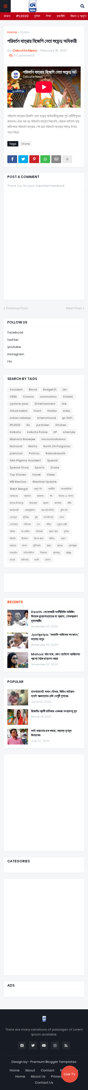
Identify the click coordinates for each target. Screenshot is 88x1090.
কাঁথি (69, 503)
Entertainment (45, 404)
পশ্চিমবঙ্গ (39, 531)
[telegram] (44, 587)
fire (64, 404)
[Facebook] (12, 159)
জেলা (61, 517)
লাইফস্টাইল (28, 553)
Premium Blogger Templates (53, 1061)
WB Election (18, 482)
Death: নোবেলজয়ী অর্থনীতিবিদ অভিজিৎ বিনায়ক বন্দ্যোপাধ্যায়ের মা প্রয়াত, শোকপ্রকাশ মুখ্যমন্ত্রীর (54, 616)
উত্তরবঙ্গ (33, 503)
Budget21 (49, 389)
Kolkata (15, 432)
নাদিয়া (12, 531)
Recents (15, 602)
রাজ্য (49, 545)
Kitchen (60, 425)
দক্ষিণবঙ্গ (27, 524)
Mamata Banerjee (22, 439)
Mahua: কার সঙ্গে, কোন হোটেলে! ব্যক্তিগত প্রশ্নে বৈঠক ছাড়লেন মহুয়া (55, 656)
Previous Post (17, 308)
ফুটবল (37, 16)
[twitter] (44, 579)
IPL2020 (22, 16)
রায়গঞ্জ (60, 545)
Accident (16, 389)
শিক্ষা (48, 16)
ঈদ (51, 496)
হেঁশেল (48, 560)
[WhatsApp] (45, 159)
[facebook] (44, 577)
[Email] (56, 159)
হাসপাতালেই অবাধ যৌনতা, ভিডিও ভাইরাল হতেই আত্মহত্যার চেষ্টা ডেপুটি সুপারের (52, 694)
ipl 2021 (67, 418)
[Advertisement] (44, 802)
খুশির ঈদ (64, 510)
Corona (28, 397)
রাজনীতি (61, 16)
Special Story (19, 467)
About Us (38, 1076)
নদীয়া (48, 524)
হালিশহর (24, 560)
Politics (34, 453)
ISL (28, 425)
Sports (39, 467)
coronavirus (48, 397)
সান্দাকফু (56, 553)
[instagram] (44, 584)
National (16, 446)
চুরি (36, 517)
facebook (15, 332)
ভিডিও (52, 538)
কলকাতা (58, 503)
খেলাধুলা (13, 517)
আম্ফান (40, 496)
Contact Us (44, 1082)
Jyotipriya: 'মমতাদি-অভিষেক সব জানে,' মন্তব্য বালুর (55, 637)
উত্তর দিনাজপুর (16, 503)
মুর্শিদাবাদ (37, 545)
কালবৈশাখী (14, 510)
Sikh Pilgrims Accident (25, 460)
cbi (64, 389)
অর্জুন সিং (38, 489)
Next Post (74, 308)
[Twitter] (23, 159)
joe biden (42, 425)
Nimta (32, 446)
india (66, 411)
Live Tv (69, 1074)
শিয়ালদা (43, 553)
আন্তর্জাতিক (66, 489)
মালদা (24, 545)
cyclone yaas (19, 404)
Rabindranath (56, 453)
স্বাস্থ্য (68, 553)
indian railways (20, 418)
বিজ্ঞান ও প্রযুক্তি (79, 16)
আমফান (27, 496)
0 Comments (24, 55)
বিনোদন (25, 538)
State (24, 32)
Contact (48, 1070)
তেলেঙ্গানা (14, 524)
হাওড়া (12, 560)
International (46, 418)
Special (52, 460)
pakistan (16, 453)
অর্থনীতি (51, 489)
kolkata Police (37, 432)
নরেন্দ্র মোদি (62, 524)
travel (36, 475)
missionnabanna (53, 439)
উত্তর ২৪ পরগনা (66, 496)
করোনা (7, 16)
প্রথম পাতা (53, 531)
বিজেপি (12, 538)
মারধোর (13, 545)
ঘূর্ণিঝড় (26, 517)
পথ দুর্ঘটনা (25, 531)
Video (51, 475)
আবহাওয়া (14, 496)
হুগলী (36, 560)
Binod (33, 389)
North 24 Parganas (56, 446)
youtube (14, 347)
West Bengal (19, 489)
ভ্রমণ (63, 538)
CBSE (13, 397)
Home (12, 32)
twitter (13, 339)
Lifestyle (69, 432)
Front (37, 411)
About (30, 1070)
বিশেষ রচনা (38, 538)
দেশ (38, 524)
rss (9, 361)
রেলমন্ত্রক (73, 545)
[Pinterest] (34, 159)
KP (55, 432)
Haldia (52, 411)
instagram (15, 354)
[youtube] (44, 582)
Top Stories (18, 475)
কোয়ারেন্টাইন (30, 510)
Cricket (68, 397)
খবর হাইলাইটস (47, 510)
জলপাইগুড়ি (48, 517)
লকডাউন (13, 553)
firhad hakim (19, 411)
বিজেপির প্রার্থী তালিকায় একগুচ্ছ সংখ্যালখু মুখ (54, 711)
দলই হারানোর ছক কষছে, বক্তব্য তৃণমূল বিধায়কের (51, 733)
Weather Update (44, 482)
